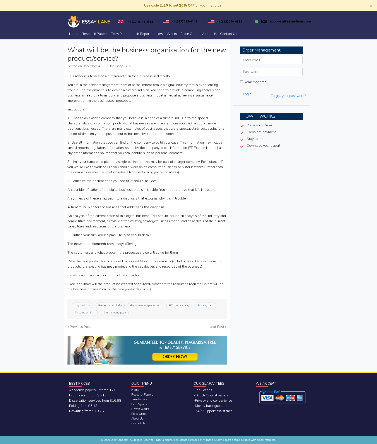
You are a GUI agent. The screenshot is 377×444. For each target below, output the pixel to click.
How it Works (166, 33)
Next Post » (218, 326)
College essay (180, 305)
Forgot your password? (288, 95)
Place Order (189, 33)
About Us (209, 33)
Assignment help (111, 305)
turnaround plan (115, 313)
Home (73, 33)
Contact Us (228, 33)
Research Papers (95, 33)
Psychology (82, 305)
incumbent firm (85, 313)
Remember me (254, 82)
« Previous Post (79, 326)
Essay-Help (123, 66)
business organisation (146, 305)
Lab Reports (143, 33)
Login (247, 94)
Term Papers (120, 33)
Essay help (207, 305)
